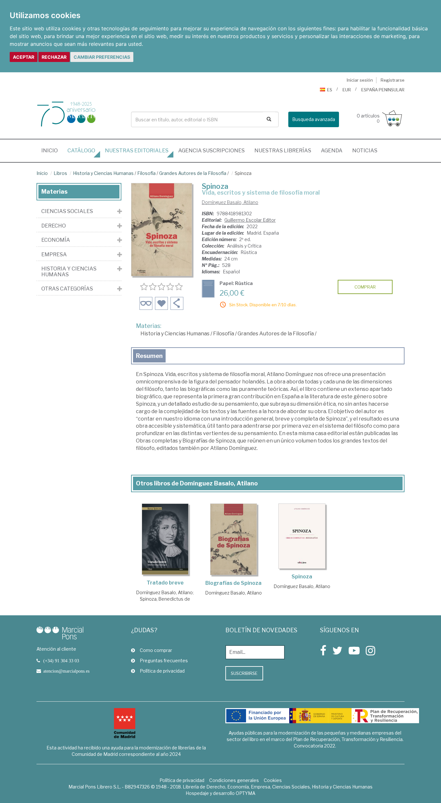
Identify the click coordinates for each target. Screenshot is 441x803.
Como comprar (156, 650)
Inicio (52, 150)
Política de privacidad (162, 671)
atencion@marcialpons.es (66, 671)
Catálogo (81, 150)
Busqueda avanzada (313, 119)
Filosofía (146, 173)
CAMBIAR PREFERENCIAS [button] (102, 57)
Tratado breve (165, 583)
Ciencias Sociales (67, 211)
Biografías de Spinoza (233, 583)
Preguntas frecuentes (164, 660)
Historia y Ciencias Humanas (103, 173)
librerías (282, 150)
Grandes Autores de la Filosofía (192, 173)
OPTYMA (245, 793)
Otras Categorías (67, 289)
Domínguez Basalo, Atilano (230, 202)
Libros (60, 173)
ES (329, 89)
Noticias (364, 150)
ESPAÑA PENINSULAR (383, 89)
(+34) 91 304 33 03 (61, 660)
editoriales (137, 150)
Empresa (54, 255)
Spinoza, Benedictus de (165, 599)
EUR (347, 89)
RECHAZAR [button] (54, 57)
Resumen (149, 355)
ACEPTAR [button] (23, 57)
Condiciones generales (234, 780)
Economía (55, 240)
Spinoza (302, 577)
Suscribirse (244, 673)
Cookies (273, 780)
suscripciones (211, 150)
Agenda (332, 150)
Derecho (53, 226)
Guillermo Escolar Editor (250, 220)
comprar (365, 287)
